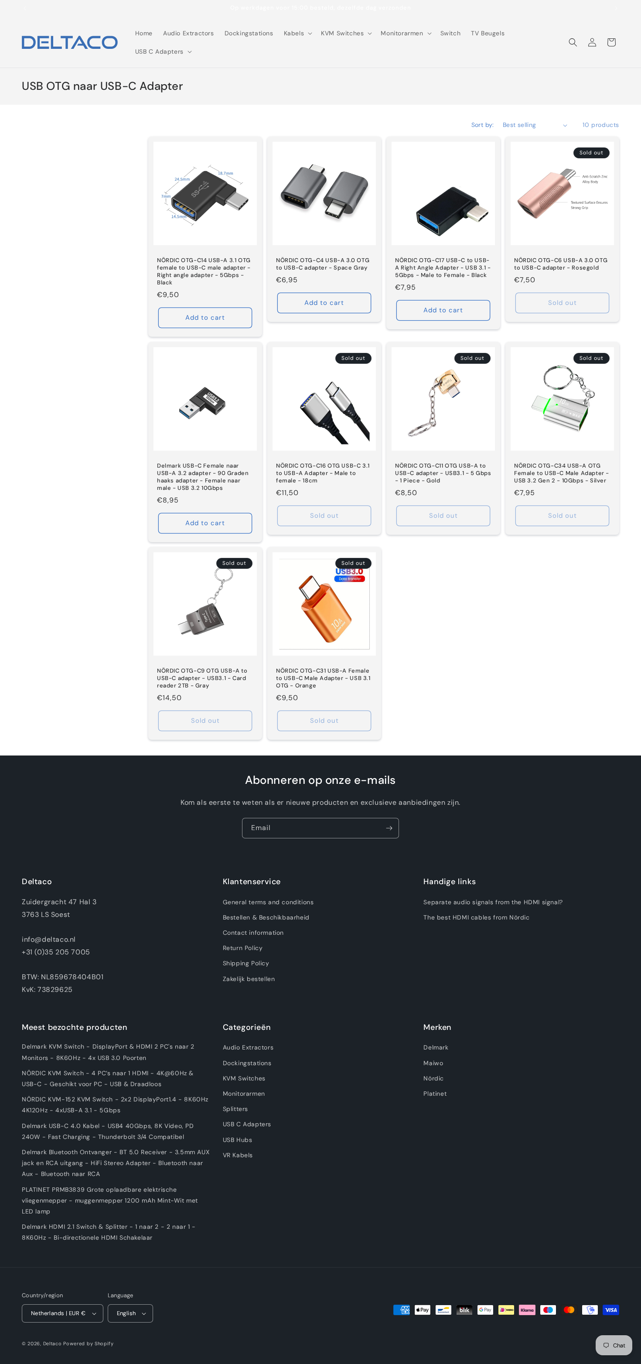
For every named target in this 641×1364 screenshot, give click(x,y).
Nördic (433, 1078)
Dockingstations (247, 1063)
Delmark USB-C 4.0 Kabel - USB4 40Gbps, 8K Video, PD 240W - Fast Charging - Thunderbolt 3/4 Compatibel (108, 1130)
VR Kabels (238, 1155)
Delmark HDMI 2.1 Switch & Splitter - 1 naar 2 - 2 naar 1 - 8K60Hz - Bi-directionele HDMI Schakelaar (109, 1232)
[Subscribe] (389, 828)
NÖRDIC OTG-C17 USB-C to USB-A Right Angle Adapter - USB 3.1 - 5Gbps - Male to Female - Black (443, 268)
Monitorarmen (244, 1093)
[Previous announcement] (24, 8)
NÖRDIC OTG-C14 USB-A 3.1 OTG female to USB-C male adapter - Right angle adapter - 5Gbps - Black (204, 271)
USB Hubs (237, 1139)
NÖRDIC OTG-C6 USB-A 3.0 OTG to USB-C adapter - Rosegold (560, 264)
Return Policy (243, 948)
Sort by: (482, 125)
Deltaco (52, 1344)
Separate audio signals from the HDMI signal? (493, 902)
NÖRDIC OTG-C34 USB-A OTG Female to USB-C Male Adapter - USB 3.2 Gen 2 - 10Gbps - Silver (561, 473)
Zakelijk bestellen (249, 978)
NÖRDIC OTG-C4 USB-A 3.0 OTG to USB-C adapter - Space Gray (322, 264)
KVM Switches (244, 1078)
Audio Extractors (248, 1047)
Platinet (435, 1093)
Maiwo (433, 1063)
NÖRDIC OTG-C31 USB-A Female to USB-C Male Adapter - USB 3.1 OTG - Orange (323, 678)
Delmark (435, 1047)
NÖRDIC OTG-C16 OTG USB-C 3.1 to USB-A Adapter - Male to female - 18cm (323, 473)
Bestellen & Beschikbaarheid (266, 917)
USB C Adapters (247, 1124)
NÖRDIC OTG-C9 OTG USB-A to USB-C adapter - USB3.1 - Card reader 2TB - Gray (202, 678)
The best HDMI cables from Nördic (476, 917)
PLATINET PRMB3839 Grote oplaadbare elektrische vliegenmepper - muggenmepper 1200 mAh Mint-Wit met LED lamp (110, 1200)
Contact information (253, 933)
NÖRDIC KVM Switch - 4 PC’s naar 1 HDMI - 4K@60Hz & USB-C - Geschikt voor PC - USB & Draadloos (108, 1078)
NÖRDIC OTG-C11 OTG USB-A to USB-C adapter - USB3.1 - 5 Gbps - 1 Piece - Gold (443, 473)
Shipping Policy (246, 963)
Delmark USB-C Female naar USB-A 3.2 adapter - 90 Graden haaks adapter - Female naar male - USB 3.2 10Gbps (203, 477)
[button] (297, 33)
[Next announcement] (616, 8)
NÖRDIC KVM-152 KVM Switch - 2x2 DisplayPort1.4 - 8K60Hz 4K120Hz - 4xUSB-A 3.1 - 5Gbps (115, 1104)
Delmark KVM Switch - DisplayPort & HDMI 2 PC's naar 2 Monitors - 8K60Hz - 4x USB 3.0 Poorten (108, 1052)
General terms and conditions (268, 902)
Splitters (235, 1109)
